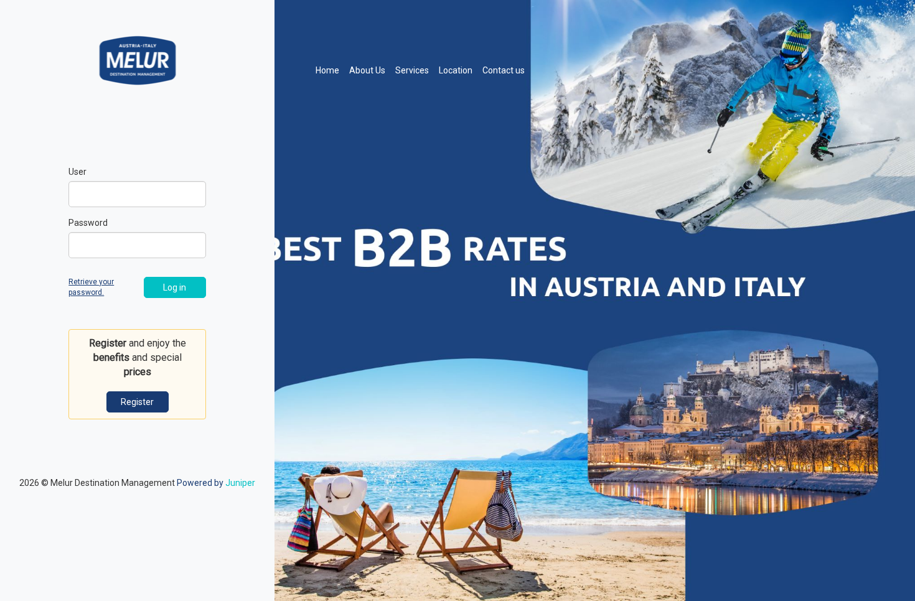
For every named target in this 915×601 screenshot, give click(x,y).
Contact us (503, 70)
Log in (174, 287)
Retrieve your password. (91, 287)
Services (412, 70)
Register (137, 402)
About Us (367, 70)
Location (455, 70)
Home (330, 70)
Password (88, 223)
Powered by (216, 483)
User (77, 172)
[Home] (137, 59)
